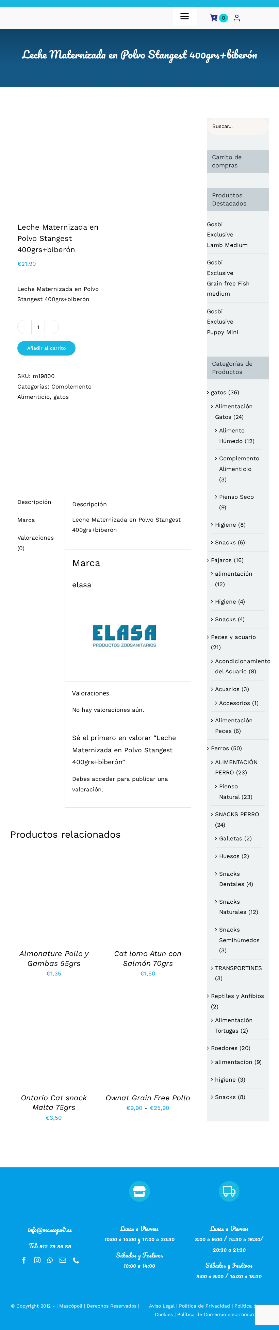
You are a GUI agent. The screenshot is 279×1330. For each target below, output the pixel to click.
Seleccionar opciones (147, 1036)
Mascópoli (70, 1306)
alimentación (233, 573)
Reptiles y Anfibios (237, 995)
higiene (225, 1079)
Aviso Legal (162, 1306)
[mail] (63, 1260)
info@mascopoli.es (50, 1230)
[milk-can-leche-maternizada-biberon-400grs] (53, 161)
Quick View (54, 900)
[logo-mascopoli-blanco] (50, 1183)
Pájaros (221, 560)
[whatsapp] (50, 1260)
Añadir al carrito (46, 348)
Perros (220, 748)
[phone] (76, 1260)
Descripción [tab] (34, 501)
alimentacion (233, 1061)
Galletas (230, 838)
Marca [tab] (26, 519)
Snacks (225, 542)
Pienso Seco (236, 496)
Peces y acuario (233, 637)
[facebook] (24, 1260)
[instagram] (37, 1260)
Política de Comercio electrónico (215, 1314)
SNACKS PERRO (237, 814)
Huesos (229, 856)
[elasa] (60, 440)
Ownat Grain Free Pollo (147, 1098)
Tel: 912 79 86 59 (50, 1246)
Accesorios (234, 703)
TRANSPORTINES (238, 968)
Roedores (224, 1048)
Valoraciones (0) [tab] (35, 543)
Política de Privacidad (204, 1306)
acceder (103, 778)
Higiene (225, 524)
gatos (61, 396)
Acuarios (227, 689)
